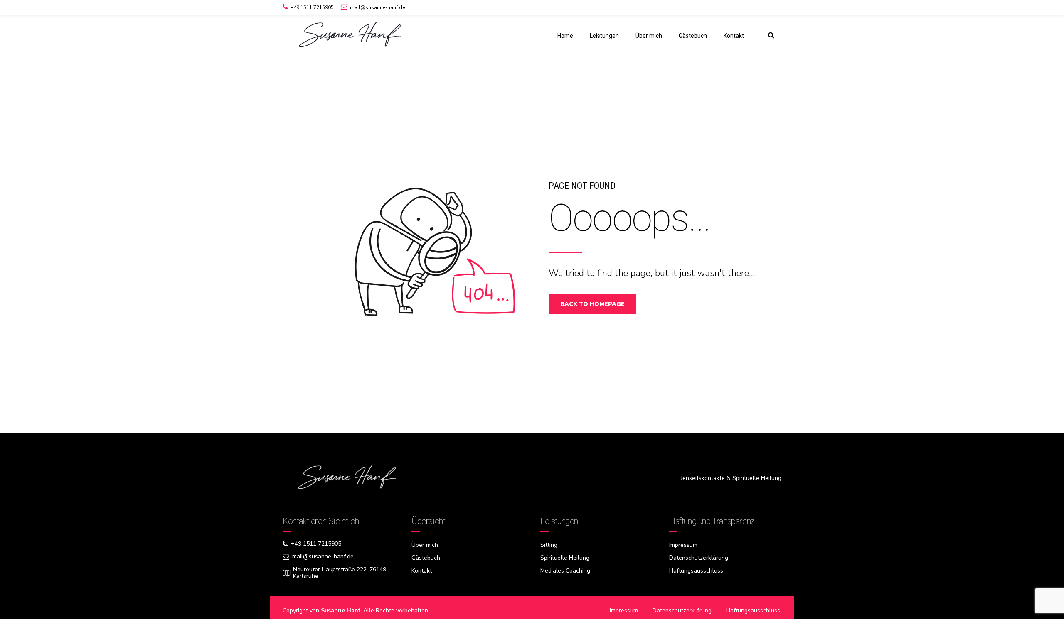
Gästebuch (693, 35)
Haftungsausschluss (696, 571)
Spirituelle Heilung (564, 558)
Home (565, 35)
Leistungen (604, 35)
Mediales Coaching (565, 571)
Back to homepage (592, 304)
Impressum (683, 545)
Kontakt (734, 35)
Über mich (648, 35)
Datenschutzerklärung (698, 558)
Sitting (548, 545)
